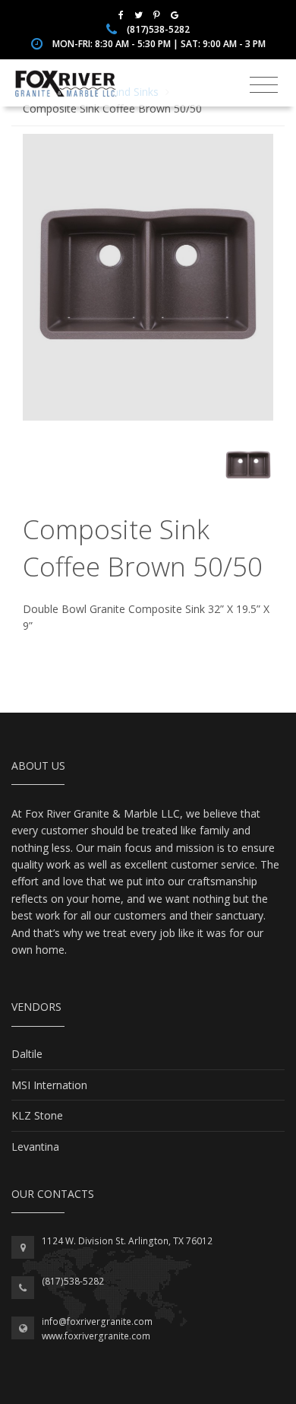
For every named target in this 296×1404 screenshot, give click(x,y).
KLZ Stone (37, 1115)
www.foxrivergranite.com (96, 1335)
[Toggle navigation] (263, 85)
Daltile (27, 1054)
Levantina (35, 1146)
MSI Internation (49, 1085)
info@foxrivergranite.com (97, 1321)
